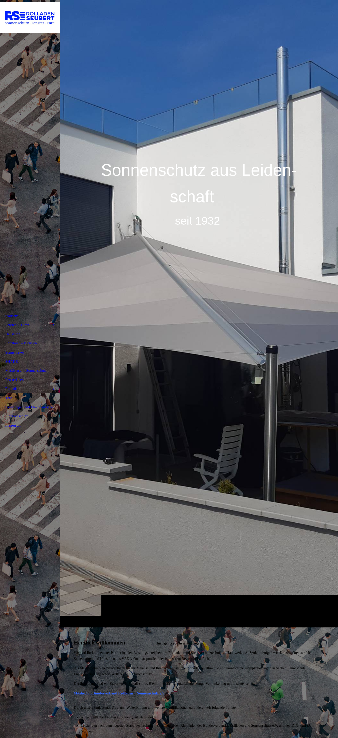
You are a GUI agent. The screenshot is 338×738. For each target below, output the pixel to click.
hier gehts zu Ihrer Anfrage (178, 643)
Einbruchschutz (16, 416)
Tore (8, 398)
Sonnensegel (14, 352)
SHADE (11, 361)
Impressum (13, 425)
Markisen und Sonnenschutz (25, 370)
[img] (199, 313)
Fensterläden (14, 380)
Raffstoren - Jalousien (21, 343)
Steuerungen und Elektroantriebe (29, 407)
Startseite (11, 316)
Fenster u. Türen (17, 325)
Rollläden (12, 389)
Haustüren (12, 334)
